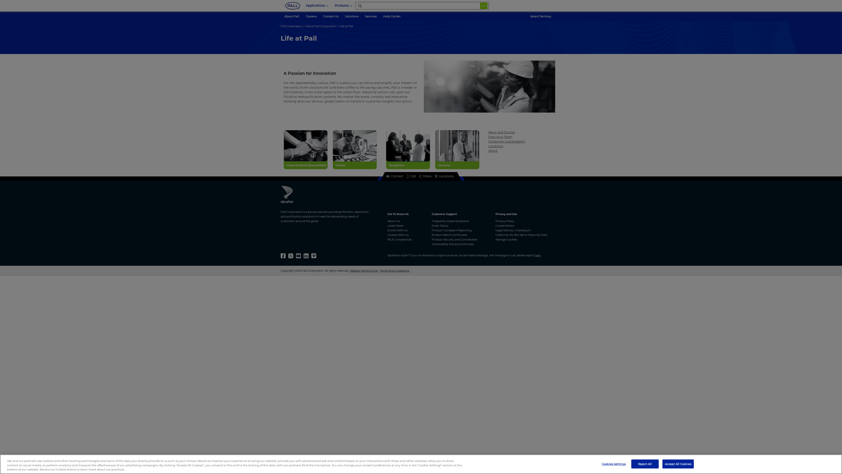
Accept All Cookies (678, 463)
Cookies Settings (614, 463)
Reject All (645, 463)
